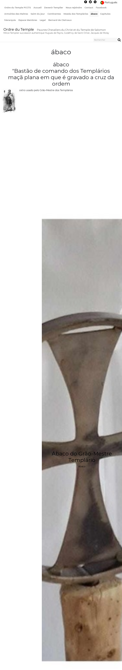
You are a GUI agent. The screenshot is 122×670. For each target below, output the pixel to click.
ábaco (94, 14)
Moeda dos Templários (76, 14)
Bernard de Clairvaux (60, 20)
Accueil (37, 7)
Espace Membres (27, 20)
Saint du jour (38, 14)
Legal (43, 20)
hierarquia (10, 20)
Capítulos (105, 14)
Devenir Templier (53, 7)
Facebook (101, 7)
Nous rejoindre (74, 7)
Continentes (54, 14)
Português (111, 2)
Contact (89, 7)
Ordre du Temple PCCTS (17, 7)
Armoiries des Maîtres (16, 14)
